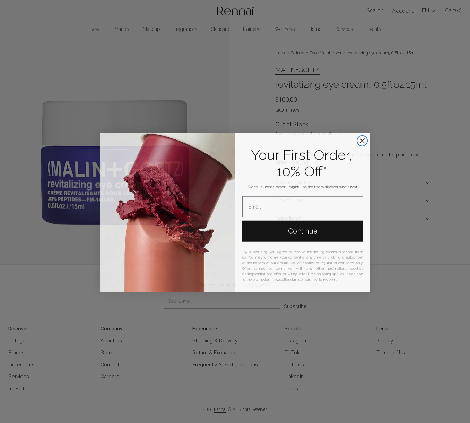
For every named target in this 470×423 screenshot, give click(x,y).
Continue (302, 230)
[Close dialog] (362, 140)
